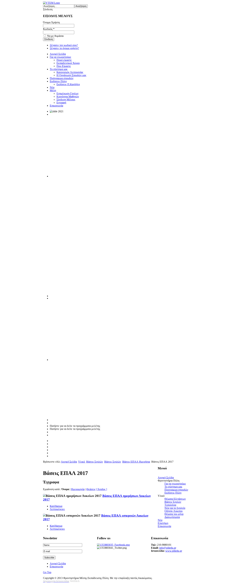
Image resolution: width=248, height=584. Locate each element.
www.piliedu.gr (173, 550)
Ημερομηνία (78, 489)
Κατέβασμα (56, 506)
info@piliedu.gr (167, 547)
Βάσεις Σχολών (94, 461)
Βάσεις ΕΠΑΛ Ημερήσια (136, 461)
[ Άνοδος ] (101, 489)
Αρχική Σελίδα (69, 461)
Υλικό (82, 461)
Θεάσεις (90, 489)
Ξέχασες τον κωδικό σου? (64, 45)
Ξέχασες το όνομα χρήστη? (64, 48)
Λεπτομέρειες (57, 509)
